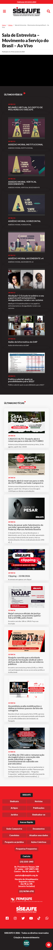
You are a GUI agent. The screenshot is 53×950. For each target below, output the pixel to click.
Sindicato (14, 801)
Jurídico (14, 814)
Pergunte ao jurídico (14, 842)
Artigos (14, 808)
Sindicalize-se (38, 814)
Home (4, 25)
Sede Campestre (14, 829)
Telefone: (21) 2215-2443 (26, 2)
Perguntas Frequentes (26, 849)
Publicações (38, 808)
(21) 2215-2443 (26, 861)
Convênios (14, 835)
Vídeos (10, 25)
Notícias (39, 801)
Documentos (39, 829)
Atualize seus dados (38, 835)
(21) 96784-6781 (26, 891)
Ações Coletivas (38, 842)
